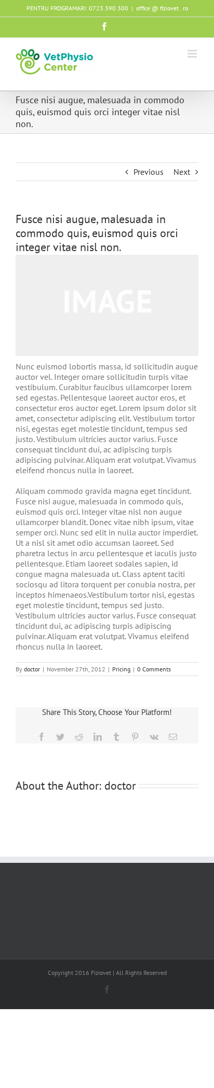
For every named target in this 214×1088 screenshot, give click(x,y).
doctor (32, 669)
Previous (148, 172)
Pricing (121, 669)
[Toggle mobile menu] (193, 53)
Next (181, 172)
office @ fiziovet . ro (162, 8)
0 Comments (154, 669)
